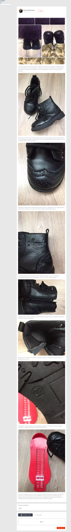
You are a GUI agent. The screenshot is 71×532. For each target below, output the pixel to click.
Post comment (61, 528)
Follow (40, 11)
